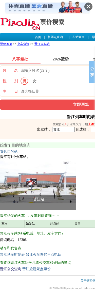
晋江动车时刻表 (12, 254)
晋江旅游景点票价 (36, 269)
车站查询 (78, 37)
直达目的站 (9, 152)
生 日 (10, 91)
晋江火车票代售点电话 (43, 254)
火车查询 (23, 44)
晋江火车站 (42, 44)
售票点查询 (55, 37)
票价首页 (6, 44)
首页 (38, 37)
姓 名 (10, 71)
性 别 (10, 81)
